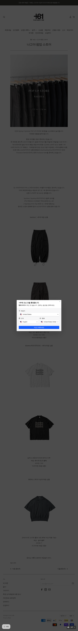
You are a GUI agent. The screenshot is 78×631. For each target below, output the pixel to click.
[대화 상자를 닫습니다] (60, 301)
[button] (71, 627)
